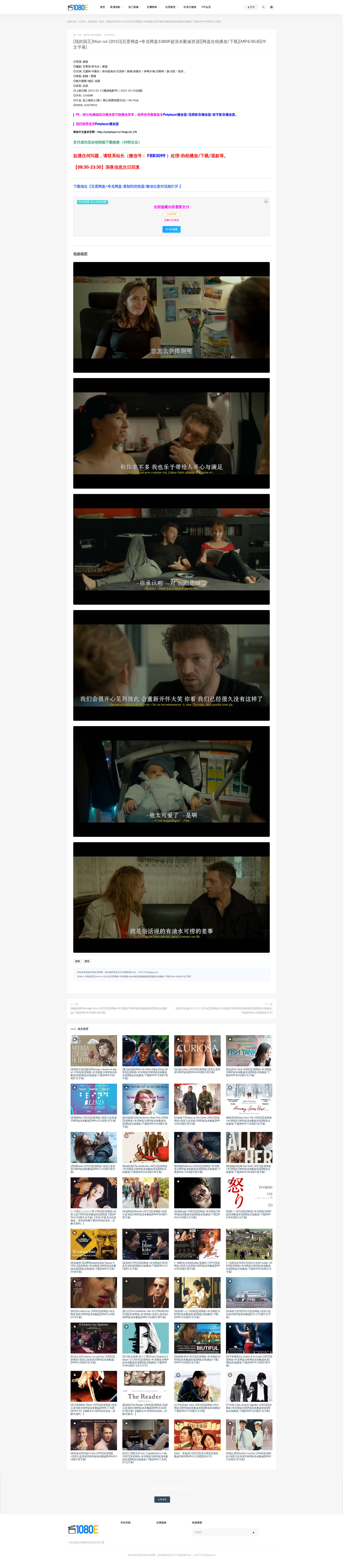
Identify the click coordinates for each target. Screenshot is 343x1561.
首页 (102, 7)
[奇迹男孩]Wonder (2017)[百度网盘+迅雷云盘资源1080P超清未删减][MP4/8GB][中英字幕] (145, 1214)
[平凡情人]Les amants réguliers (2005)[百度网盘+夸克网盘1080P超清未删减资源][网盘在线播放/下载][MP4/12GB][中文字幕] (249, 1408)
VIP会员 (206, 7)
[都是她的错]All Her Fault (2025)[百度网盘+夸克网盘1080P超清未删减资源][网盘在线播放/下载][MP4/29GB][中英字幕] (248, 1169)
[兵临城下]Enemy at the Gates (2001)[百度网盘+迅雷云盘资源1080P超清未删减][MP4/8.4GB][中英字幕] (197, 1121)
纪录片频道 (190, 7)
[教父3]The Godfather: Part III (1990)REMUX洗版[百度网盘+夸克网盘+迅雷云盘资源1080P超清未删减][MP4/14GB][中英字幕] (145, 1314)
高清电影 (92, 22)
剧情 (77, 961)
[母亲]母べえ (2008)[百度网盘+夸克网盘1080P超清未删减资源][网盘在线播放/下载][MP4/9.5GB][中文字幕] (197, 1314)
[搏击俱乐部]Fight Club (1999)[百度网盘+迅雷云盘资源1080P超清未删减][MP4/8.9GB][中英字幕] (94, 1456)
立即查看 (162, 1500)
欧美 (101, 22)
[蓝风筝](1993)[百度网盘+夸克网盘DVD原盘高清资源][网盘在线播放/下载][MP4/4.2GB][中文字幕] (145, 1266)
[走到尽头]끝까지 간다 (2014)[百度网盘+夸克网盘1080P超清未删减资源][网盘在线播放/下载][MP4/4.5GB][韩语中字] (224, 1010)
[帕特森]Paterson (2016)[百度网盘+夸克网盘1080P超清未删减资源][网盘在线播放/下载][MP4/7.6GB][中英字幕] (197, 1169)
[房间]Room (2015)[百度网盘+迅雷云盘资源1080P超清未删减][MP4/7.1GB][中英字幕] (93, 1169)
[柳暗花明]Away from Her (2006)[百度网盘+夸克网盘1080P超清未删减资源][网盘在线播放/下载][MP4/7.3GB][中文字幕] (249, 1121)
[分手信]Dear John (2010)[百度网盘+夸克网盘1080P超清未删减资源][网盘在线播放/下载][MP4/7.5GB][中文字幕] (197, 1408)
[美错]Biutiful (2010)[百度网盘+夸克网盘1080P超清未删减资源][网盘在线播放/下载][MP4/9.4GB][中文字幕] (197, 1360)
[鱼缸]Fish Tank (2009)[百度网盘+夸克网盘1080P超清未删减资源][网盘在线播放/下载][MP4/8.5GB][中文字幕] (249, 1072)
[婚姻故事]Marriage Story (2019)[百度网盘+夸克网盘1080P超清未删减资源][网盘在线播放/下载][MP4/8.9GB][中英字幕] (119, 1010)
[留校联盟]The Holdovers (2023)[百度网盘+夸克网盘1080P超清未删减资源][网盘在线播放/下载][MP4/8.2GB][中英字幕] (144, 1169)
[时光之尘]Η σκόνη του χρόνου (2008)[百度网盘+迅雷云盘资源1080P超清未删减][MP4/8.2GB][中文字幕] (93, 1360)
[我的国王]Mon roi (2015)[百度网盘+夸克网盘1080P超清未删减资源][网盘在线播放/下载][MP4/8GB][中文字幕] (138, 976)
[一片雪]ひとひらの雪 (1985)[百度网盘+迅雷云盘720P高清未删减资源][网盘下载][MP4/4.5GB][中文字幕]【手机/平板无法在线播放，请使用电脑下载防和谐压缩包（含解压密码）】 (93, 1217)
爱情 (87, 961)
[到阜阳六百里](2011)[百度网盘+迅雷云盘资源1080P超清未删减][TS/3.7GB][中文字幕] (248, 1314)
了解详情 (180, 1500)
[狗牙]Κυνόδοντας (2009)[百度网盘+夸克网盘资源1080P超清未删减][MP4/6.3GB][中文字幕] (93, 1314)
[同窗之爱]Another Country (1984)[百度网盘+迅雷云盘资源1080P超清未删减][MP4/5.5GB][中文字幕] (248, 1456)
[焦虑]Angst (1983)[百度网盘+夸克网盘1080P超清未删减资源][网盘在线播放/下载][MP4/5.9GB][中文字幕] (197, 1214)
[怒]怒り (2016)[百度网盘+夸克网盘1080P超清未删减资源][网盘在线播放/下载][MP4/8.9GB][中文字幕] (248, 1214)
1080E (82, 22)
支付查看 (172, 229)
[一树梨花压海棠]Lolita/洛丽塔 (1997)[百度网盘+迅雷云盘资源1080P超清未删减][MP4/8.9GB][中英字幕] (197, 1266)
